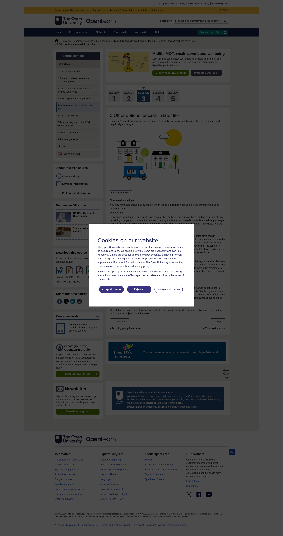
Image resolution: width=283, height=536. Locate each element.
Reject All (139, 289)
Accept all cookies (111, 289)
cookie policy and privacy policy (132, 266)
